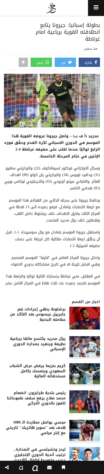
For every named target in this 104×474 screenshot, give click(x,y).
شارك (89, 63)
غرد (64, 63)
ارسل (40, 63)
